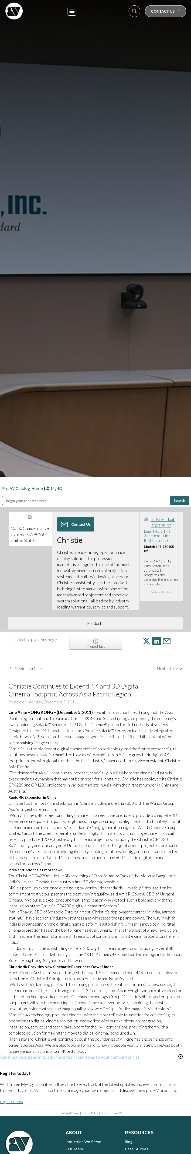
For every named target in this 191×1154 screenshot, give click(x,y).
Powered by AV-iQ (111, 1113)
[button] (72, 11)
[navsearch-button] (134, 11)
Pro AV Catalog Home (23, 488)
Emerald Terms (70, 1113)
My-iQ (56, 488)
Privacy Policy (90, 1113)
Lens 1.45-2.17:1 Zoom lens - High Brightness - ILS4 (157, 535)
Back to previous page (37, 639)
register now (11, 1101)
